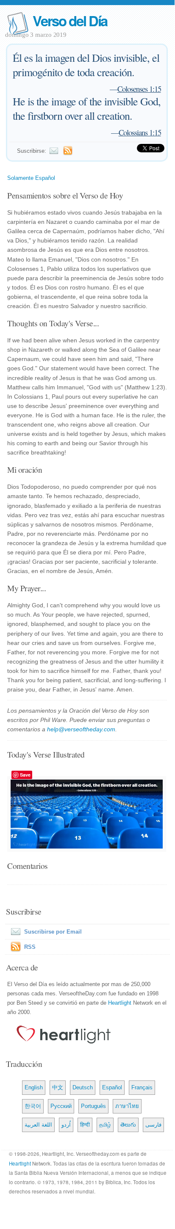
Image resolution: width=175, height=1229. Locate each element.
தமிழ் (105, 1125)
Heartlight (119, 1003)
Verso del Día (70, 20)
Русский (61, 1106)
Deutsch (82, 1087)
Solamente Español (31, 178)
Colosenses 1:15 (139, 88)
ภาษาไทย (127, 1106)
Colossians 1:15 (140, 132)
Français (142, 1087)
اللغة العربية (38, 1125)
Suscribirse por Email (53, 932)
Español (112, 1087)
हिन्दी (85, 1125)
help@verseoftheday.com (81, 729)
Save (25, 775)
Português (93, 1106)
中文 (57, 1087)
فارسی (153, 1125)
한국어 (33, 1106)
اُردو (66, 1125)
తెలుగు (128, 1125)
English (34, 1087)
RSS (30, 947)
